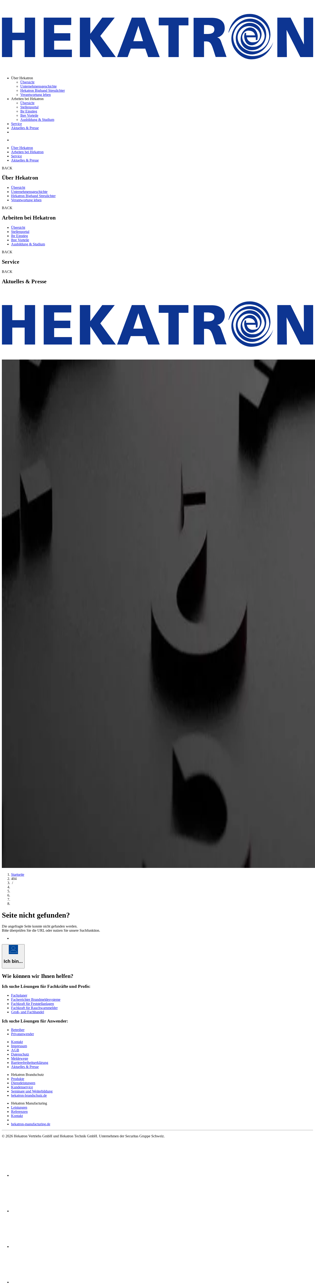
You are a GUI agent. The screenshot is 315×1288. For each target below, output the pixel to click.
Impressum (19, 1046)
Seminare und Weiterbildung (32, 1091)
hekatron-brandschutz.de (29, 1095)
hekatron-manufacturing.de (30, 1124)
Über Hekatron (22, 148)
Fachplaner (19, 995)
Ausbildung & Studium (37, 120)
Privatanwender (22, 1034)
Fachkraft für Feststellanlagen (32, 1004)
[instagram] (45, 1282)
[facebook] (45, 1175)
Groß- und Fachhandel (27, 1012)
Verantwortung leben (35, 95)
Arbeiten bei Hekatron (27, 152)
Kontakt (17, 1042)
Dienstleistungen (23, 1083)
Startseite (17, 874)
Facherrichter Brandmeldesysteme (35, 999)
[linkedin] (45, 1211)
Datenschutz (20, 1054)
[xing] (45, 1246)
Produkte (17, 1079)
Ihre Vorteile (29, 115)
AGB (15, 1050)
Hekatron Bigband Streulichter (42, 90)
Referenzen (19, 1112)
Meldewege (19, 1058)
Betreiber (17, 1030)
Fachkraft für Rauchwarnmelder (34, 1008)
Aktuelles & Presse (25, 128)
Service (16, 124)
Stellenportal (29, 107)
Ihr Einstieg (28, 111)
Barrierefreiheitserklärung (29, 1063)
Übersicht (27, 82)
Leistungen (19, 1107)
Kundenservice (22, 1087)
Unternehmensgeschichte (38, 86)
